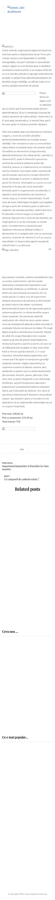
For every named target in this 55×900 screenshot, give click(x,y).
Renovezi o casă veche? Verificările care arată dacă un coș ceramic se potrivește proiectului (37, 660)
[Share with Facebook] (32, 449)
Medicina (12, 766)
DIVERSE (7, 807)
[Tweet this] (35, 449)
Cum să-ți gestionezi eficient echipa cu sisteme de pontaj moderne (37, 717)
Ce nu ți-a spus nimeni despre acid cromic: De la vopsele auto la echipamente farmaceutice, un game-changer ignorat (37, 680)
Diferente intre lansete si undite (26, 827)
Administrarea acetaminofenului (27, 600)
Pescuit (7, 823)
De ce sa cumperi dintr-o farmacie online (27, 583)
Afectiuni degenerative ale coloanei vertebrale (22, 793)
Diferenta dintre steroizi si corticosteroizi (27, 544)
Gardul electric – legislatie (22, 812)
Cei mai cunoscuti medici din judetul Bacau (24, 870)
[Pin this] (42, 449)
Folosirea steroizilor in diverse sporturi (27, 564)
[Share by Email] (46, 449)
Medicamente (14, 517)
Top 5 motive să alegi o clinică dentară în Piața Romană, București (34, 699)
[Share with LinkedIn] (39, 449)
